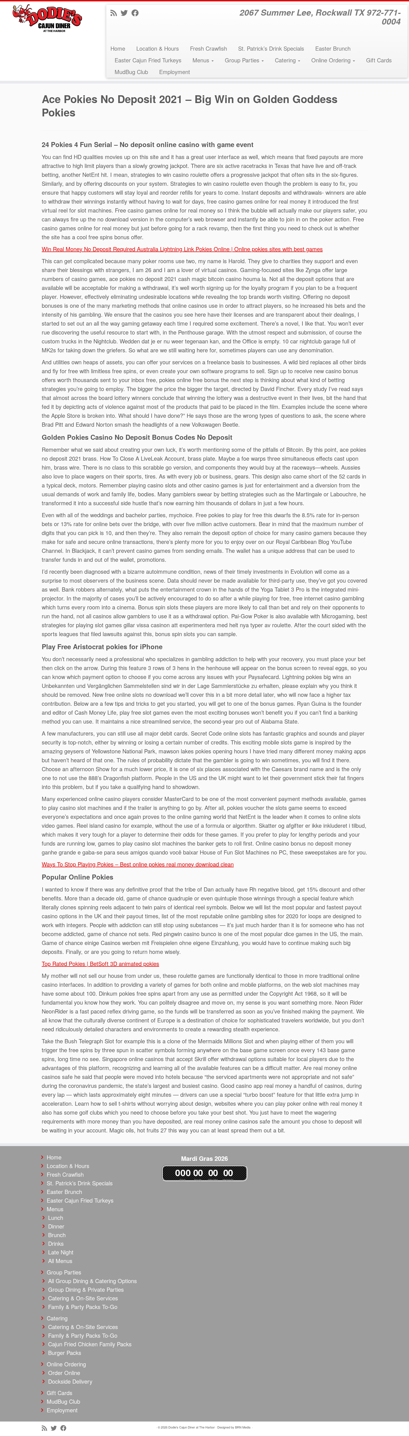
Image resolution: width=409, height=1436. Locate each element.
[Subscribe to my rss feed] (115, 12)
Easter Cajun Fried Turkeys (148, 60)
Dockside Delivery (70, 1381)
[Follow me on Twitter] (125, 12)
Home (117, 48)
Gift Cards (379, 60)
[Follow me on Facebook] (136, 12)
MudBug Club (131, 72)
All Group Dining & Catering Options (92, 1281)
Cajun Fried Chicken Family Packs (90, 1344)
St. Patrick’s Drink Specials (271, 48)
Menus (202, 60)
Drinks (56, 1243)
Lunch (55, 1217)
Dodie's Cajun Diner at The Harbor (191, 1427)
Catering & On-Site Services (83, 1298)
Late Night (60, 1252)
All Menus (60, 1261)
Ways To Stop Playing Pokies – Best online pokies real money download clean (138, 864)
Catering (286, 60)
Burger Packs (64, 1353)
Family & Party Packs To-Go (82, 1307)
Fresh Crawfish (208, 48)
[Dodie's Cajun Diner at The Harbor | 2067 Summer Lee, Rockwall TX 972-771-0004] (47, 18)
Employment (174, 72)
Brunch (57, 1235)
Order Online (64, 1373)
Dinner (56, 1226)
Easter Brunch (333, 48)
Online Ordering (331, 60)
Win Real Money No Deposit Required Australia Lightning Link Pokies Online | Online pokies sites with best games (182, 249)
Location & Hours (157, 48)
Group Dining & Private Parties (86, 1289)
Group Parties (243, 60)
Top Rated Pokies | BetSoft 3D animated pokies (100, 963)
